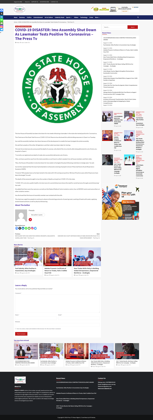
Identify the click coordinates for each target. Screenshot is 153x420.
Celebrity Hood (59, 17)
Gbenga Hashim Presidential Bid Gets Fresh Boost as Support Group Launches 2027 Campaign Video (119, 93)
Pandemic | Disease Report (25, 26)
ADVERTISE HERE (44, 1)
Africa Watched (78, 262)
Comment (18, 293)
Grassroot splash (86, 262)
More (96, 17)
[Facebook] (16, 228)
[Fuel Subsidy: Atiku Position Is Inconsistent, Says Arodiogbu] (28, 256)
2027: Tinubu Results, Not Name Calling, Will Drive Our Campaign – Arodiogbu (118, 65)
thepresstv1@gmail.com (105, 388)
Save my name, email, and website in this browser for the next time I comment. (39, 328)
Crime (91, 17)
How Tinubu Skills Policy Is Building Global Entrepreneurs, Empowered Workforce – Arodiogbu (86, 270)
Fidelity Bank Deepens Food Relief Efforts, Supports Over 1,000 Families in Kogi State (120, 79)
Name (17, 315)
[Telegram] (35, 228)
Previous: (35, 236)
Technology (83, 17)
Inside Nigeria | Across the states (22, 262)
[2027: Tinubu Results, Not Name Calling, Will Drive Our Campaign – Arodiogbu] (107, 159)
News (15, 17)
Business (22, 17)
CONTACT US (54, 1)
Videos (76, 17)
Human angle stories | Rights (118, 114)
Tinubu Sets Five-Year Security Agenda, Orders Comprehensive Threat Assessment (120, 86)
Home (15, 22)
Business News (139, 155)
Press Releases (19, 264)
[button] (138, 17)
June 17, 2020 (24, 42)
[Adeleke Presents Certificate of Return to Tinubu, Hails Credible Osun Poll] (57, 256)
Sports (68, 17)
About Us (27, 1)
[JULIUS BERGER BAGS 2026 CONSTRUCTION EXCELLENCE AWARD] (107, 116)
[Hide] (0, 32)
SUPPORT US (34, 1)
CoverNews (84, 417)
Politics (29, 17)
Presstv (18, 42)
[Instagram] (32, 228)
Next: (79, 236)
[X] (19, 228)
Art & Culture (49, 17)
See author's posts (36, 215)
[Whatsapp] (26, 228)
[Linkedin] (23, 228)
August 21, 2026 (24, 273)
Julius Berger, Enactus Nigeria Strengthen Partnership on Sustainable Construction (118, 72)
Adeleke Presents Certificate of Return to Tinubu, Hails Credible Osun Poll (56, 270)
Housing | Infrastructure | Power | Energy (139, 157)
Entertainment (38, 17)
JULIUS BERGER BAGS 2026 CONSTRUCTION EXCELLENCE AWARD (119, 38)
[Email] (29, 228)
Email (60, 315)
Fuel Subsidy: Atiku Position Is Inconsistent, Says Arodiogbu (25, 269)
